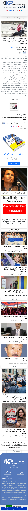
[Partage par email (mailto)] (26, 53)
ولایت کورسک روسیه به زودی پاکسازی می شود (14, 317)
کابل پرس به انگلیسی (7, 478)
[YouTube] (18, 127)
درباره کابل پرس (7, 472)
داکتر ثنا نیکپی (11, 320)
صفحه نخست (24, 17)
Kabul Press (23, 128)
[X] (19, 53)
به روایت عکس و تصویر (9, 295)
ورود (20, 476)
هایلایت (24, 119)
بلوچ (7, 445)
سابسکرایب (14, 225)
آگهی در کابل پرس (7, 476)
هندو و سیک (23, 445)
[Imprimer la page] (22, 53)
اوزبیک (9, 443)
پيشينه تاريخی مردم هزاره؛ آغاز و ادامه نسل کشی (15, 359)
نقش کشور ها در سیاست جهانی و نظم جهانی (15, 338)
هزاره (18, 443)
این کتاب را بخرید (14, 163)
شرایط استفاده (20, 473)
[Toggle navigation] (4, 13)
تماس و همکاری (7, 473)
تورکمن (5, 443)
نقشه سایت (20, 478)
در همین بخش (14, 229)
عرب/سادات (11, 447)
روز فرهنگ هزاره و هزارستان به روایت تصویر (15, 247)
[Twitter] (21, 127)
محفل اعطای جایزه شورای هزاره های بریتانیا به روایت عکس (16, 292)
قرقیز (17, 445)
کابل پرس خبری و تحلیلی (20, 47)
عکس (18, 17)
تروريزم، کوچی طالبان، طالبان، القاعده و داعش (14, 117)
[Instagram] (13, 127)
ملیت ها (23, 443)
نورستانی (12, 445)
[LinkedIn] (23, 53)
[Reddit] (20, 53)
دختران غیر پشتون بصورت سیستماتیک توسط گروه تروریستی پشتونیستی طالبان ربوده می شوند (14, 397)
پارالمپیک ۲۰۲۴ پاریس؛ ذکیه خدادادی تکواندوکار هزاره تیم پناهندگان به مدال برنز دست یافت (14, 270)
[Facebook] (25, 53)
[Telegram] (16, 127)
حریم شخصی (20, 472)
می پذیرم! (9, 506)
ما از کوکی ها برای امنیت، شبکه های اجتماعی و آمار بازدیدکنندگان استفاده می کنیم (14, 508)
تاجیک (14, 443)
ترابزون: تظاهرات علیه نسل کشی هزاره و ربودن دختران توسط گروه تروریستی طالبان (14, 431)
